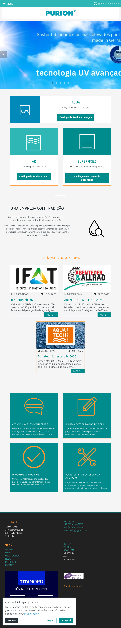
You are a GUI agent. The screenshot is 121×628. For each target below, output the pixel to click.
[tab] (53, 83)
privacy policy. (31, 613)
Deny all (50, 620)
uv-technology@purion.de (75, 530)
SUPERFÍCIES (87, 161)
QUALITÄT (67, 544)
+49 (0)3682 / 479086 (74, 527)
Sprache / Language (108, 3)
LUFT (7, 552)
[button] (3, 54)
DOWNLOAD (69, 550)
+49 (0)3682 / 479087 (73, 524)
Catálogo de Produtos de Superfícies (87, 178)
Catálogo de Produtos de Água (75, 117)
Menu (9, 3)
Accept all (66, 620)
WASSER (9, 549)
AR (34, 161)
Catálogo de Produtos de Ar (34, 176)
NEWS (8, 559)
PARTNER (9, 565)
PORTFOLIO (10, 562)
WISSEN (67, 547)
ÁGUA (76, 102)
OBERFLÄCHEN (12, 556)
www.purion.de (70, 521)
